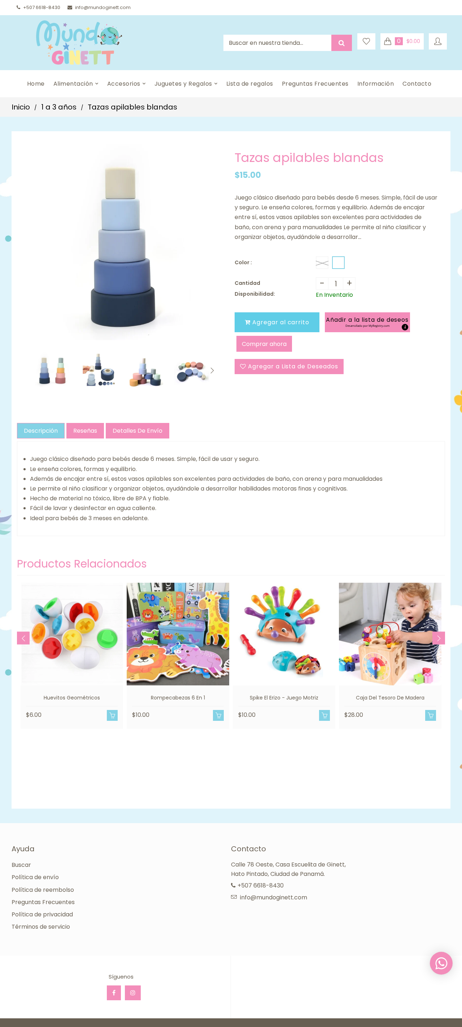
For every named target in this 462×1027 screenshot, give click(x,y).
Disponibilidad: (255, 294)
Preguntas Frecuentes (43, 902)
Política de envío (35, 877)
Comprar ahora (264, 344)
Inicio (21, 107)
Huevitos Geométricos (72, 697)
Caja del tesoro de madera (390, 697)
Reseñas (85, 431)
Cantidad (247, 283)
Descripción (41, 431)
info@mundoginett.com (103, 7)
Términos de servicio (41, 927)
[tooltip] (405, 327)
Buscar (21, 865)
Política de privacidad (42, 914)
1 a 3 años (59, 107)
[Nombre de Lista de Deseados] (366, 41)
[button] (367, 322)
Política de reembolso (43, 890)
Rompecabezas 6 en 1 (178, 697)
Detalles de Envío (137, 431)
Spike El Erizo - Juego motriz (284, 697)
